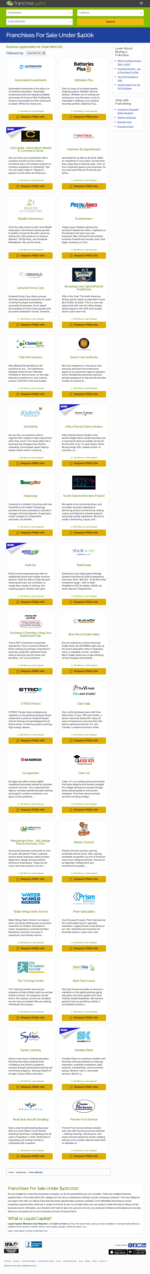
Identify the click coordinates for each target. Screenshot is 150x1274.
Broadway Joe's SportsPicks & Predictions (84, 288)
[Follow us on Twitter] (135, 1245)
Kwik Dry (30, 565)
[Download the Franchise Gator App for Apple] (118, 1252)
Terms (80, 1261)
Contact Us (103, 1261)
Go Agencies (30, 773)
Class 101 (84, 773)
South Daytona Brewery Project (84, 495)
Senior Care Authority (84, 357)
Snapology (31, 495)
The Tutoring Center (30, 980)
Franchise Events (125, 126)
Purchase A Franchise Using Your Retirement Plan (30, 634)
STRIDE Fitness (31, 703)
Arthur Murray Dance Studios (84, 426)
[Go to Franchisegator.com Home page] (26, 3)
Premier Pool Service (84, 1119)
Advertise (16, 1261)
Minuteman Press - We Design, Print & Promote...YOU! (31, 842)
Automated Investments (31, 80)
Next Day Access (84, 980)
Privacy (58, 1261)
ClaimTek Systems (30, 357)
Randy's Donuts (84, 842)
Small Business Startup (46, 1261)
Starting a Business (126, 117)
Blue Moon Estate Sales (84, 634)
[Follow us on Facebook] (130, 1245)
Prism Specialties (84, 911)
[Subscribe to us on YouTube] (139, 1245)
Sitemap (87, 1261)
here (45, 1230)
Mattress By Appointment (84, 149)
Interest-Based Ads (70, 1261)
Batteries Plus (84, 80)
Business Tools (124, 121)
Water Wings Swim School (30, 911)
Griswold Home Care (30, 287)
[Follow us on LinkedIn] (144, 1245)
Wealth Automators (31, 218)
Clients (94, 1261)
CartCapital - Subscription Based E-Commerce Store (30, 149)
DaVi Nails (83, 703)
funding (28, 1230)
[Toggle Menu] (141, 3)
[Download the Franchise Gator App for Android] (136, 1252)
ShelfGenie (84, 565)
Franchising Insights (28, 1261)
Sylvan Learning (30, 1050)
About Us (8, 1261)
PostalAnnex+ (84, 218)
